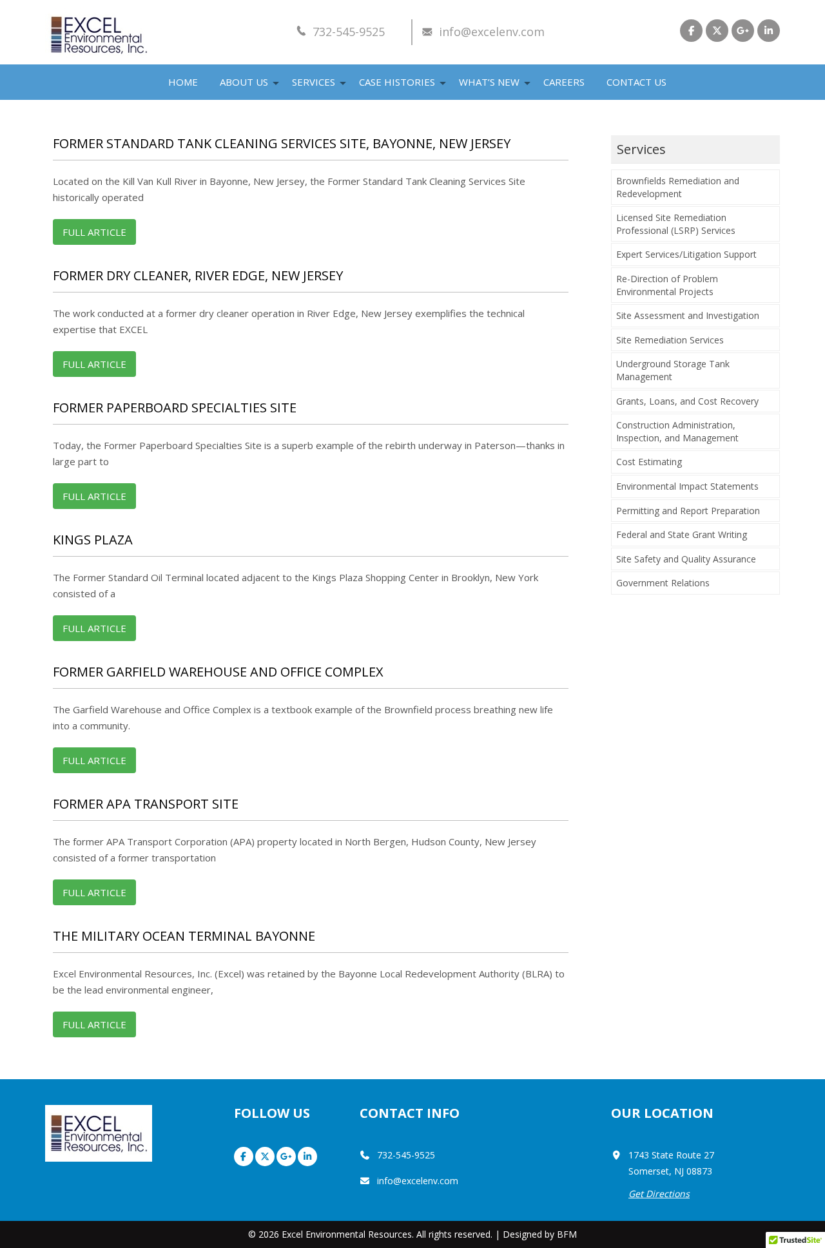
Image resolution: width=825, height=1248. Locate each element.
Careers (564, 81)
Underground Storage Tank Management (673, 370)
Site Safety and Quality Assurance (686, 559)
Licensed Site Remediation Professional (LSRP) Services (675, 223)
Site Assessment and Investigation (687, 315)
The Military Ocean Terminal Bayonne (184, 936)
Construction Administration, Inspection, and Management (677, 431)
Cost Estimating (649, 462)
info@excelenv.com (492, 31)
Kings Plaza (93, 540)
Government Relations (663, 583)
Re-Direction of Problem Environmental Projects (667, 285)
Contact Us (636, 81)
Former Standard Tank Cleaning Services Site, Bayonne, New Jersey (281, 143)
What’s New (489, 81)
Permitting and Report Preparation (688, 510)
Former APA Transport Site (145, 804)
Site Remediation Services (670, 340)
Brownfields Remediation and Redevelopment (677, 187)
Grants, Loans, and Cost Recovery (687, 401)
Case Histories (397, 81)
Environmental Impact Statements (687, 486)
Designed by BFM (540, 1234)
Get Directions (659, 1193)
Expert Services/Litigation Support (686, 254)
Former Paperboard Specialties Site (174, 407)
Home (183, 81)
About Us (244, 81)
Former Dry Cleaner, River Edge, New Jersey (198, 275)
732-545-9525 (349, 31)
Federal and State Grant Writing (681, 534)
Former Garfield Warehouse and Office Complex (218, 672)
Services (313, 81)
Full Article (94, 232)
